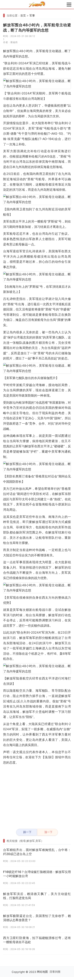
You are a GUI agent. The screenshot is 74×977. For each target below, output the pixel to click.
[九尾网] (37, 4)
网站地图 (42, 971)
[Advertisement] (37, 795)
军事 (32, 15)
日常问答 (55, 971)
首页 (23, 15)
